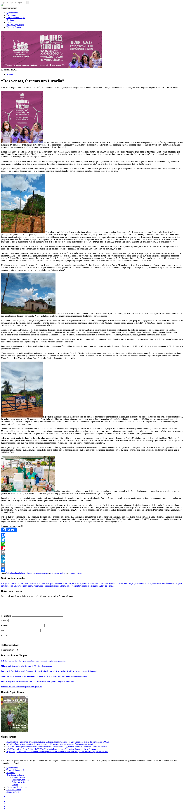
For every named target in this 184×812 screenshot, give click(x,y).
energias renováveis (41, 573)
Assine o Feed (12, 792)
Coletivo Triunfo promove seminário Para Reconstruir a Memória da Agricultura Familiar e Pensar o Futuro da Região (63, 586)
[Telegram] (92, 561)
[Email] (92, 552)
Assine (15, 784)
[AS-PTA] (2, 5)
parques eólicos (74, 573)
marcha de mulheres (58, 573)
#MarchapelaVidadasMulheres (19, 573)
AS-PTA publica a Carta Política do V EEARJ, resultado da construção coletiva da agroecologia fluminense (52, 749)
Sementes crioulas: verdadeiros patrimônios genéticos (21, 687)
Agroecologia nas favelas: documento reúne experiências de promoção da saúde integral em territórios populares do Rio (57, 751)
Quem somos (12, 13)
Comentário (6, 616)
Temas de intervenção (15, 17)
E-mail (4, 625)
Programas (10, 15)
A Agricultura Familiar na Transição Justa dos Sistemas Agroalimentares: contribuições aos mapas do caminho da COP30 (52, 583)
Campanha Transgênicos (16, 787)
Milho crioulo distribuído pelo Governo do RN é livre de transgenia (26, 666)
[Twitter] (92, 539)
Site (2, 630)
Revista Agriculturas (15, 25)
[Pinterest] (92, 548)
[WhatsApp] (92, 544)
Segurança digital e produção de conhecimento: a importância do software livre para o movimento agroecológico (44, 676)
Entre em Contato (13, 27)
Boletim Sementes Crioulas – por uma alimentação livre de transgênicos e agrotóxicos (33, 661)
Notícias (9, 74)
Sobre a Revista (18, 777)
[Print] (92, 565)
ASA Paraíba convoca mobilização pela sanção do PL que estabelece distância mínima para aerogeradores (51, 744)
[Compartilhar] (92, 569)
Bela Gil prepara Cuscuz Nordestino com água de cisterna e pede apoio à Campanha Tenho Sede (37, 681)
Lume (8, 22)
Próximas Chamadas (20, 780)
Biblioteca (10, 20)
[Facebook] (92, 535)
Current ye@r (7, 650)
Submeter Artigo (19, 782)
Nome (4, 620)
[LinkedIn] (92, 557)
